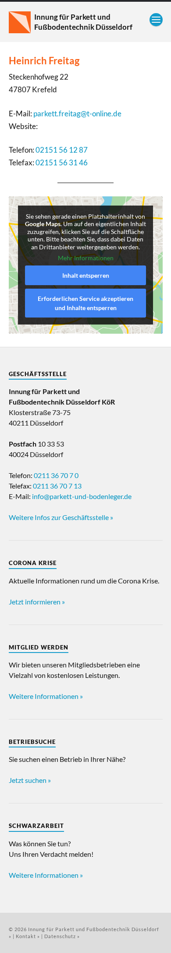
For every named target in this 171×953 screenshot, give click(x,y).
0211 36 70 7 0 (56, 475)
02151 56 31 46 (62, 162)
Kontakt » (28, 936)
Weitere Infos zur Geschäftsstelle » (61, 517)
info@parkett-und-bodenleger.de (82, 496)
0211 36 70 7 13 (57, 486)
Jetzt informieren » (37, 601)
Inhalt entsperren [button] (85, 275)
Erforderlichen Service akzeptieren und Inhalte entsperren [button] (85, 303)
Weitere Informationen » (46, 696)
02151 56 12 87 (62, 149)
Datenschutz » (62, 936)
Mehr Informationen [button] (86, 258)
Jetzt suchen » (30, 780)
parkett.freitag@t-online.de (77, 113)
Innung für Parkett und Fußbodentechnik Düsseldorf (83, 21)
